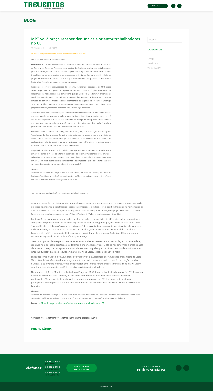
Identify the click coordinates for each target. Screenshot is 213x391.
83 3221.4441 (52, 361)
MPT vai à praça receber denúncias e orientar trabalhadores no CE (71, 303)
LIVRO (151, 59)
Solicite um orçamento (81, 368)
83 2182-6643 (52, 373)
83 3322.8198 (52, 367)
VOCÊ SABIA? (154, 68)
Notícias (53, 48)
